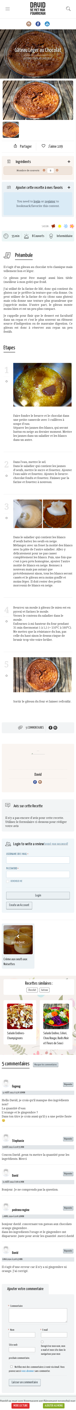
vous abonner (27, 1371)
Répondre (68, 1084)
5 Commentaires (35, 727)
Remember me (16, 881)
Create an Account (19, 905)
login (37, 201)
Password (11, 868)
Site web (13, 1345)
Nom (11, 1330)
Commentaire (16, 1306)
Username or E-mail (16, 854)
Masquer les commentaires (45, 1065)
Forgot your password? (56, 843)
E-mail (44, 1330)
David (38, 775)
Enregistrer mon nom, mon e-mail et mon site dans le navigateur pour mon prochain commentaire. (37, 1352)
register (50, 201)
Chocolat (32, 990)
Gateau (44, 990)
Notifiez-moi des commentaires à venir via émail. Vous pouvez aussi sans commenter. (37, 1369)
